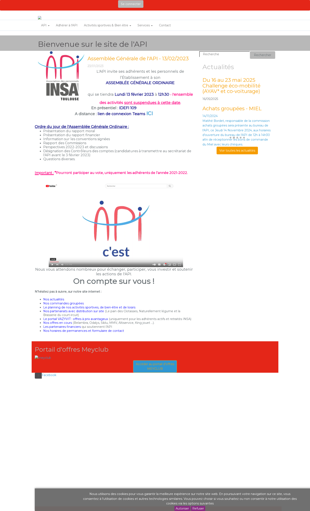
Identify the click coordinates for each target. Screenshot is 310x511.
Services (144, 25)
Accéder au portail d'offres (155, 366)
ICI (149, 113)
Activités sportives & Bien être (106, 25)
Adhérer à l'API (67, 25)
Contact (165, 25)
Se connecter (131, 4)
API (44, 25)
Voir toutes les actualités (237, 150)
